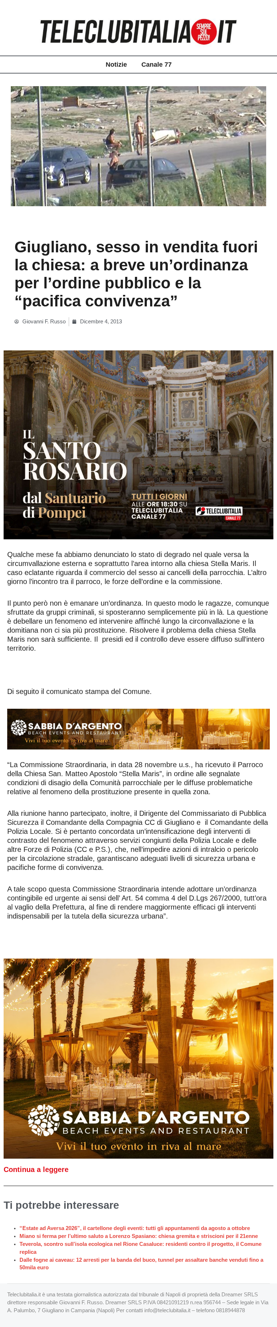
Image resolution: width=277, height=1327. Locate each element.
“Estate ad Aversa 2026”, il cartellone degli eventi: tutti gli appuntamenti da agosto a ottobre (134, 1228)
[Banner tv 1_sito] (138, 444)
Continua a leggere (36, 1169)
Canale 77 (156, 64)
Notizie (116, 64)
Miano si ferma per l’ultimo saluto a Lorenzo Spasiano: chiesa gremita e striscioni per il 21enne (138, 1236)
